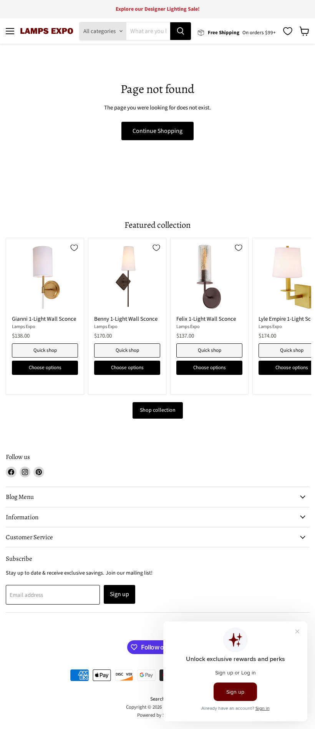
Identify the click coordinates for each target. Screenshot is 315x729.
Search (157, 699)
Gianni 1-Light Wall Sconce (44, 319)
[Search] (180, 31)
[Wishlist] (288, 31)
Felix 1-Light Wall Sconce (206, 319)
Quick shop (45, 350)
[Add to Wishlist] (74, 248)
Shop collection (158, 410)
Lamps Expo (23, 326)
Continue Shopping (157, 131)
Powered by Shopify (157, 715)
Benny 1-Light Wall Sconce (126, 319)
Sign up (119, 594)
